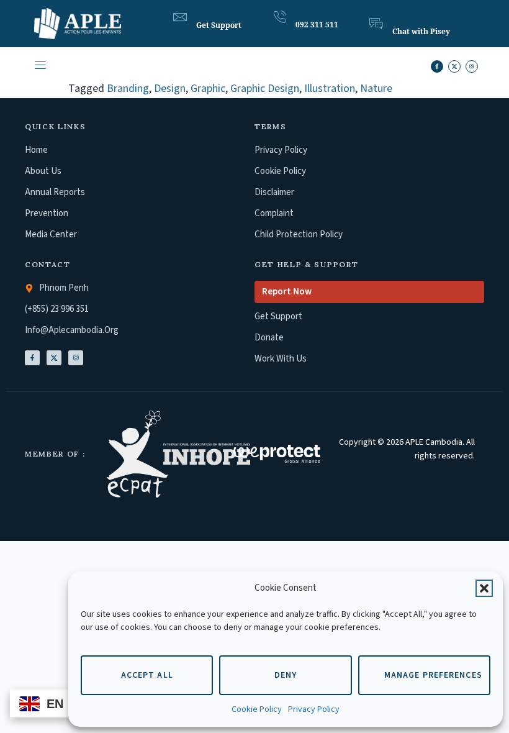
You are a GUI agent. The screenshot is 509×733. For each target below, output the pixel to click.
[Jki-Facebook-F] (32, 357)
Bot (397, 20)
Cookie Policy (257, 709)
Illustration (329, 88)
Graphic (208, 88)
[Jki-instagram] (472, 66)
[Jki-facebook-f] (437, 66)
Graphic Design (264, 88)
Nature (376, 88)
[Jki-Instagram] (75, 357)
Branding (128, 88)
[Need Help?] (180, 17)
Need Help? (216, 13)
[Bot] (376, 23)
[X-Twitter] (54, 357)
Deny (285, 675)
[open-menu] (39, 66)
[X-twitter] (454, 66)
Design (170, 88)
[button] (484, 588)
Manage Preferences (433, 675)
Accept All (147, 675)
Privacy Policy (314, 709)
